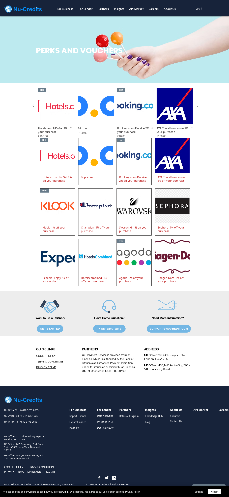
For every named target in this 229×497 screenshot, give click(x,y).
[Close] (225, 491)
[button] (65, 9)
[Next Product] (198, 106)
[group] (115, 113)
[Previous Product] (33, 106)
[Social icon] (99, 478)
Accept (214, 491)
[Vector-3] (114, 478)
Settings (199, 491)
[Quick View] (96, 106)
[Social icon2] (106, 478)
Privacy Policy (132, 491)
